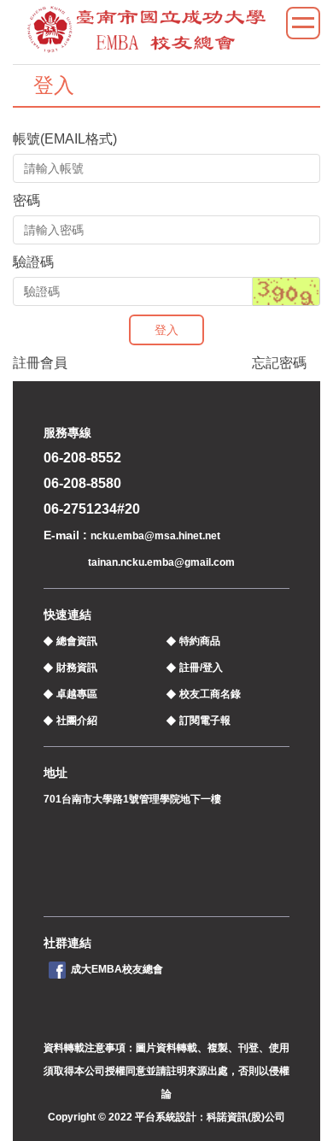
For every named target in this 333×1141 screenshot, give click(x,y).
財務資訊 (76, 667)
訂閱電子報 (205, 720)
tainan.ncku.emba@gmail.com (161, 562)
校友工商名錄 (210, 694)
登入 (166, 330)
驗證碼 (33, 262)
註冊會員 (40, 363)
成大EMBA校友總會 (117, 969)
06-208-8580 (82, 483)
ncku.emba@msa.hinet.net (155, 536)
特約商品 (199, 641)
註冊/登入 (201, 667)
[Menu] (303, 23)
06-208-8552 (82, 457)
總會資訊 (76, 641)
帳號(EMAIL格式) (65, 139)
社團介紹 (76, 720)
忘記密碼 (279, 363)
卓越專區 (76, 694)
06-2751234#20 (92, 509)
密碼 (26, 200)
